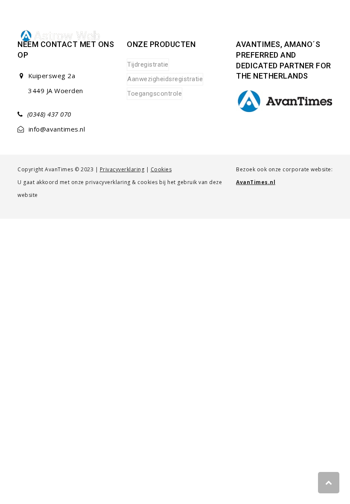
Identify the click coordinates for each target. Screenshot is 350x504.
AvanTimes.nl (255, 182)
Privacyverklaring (122, 169)
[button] (327, 36)
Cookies (161, 169)
